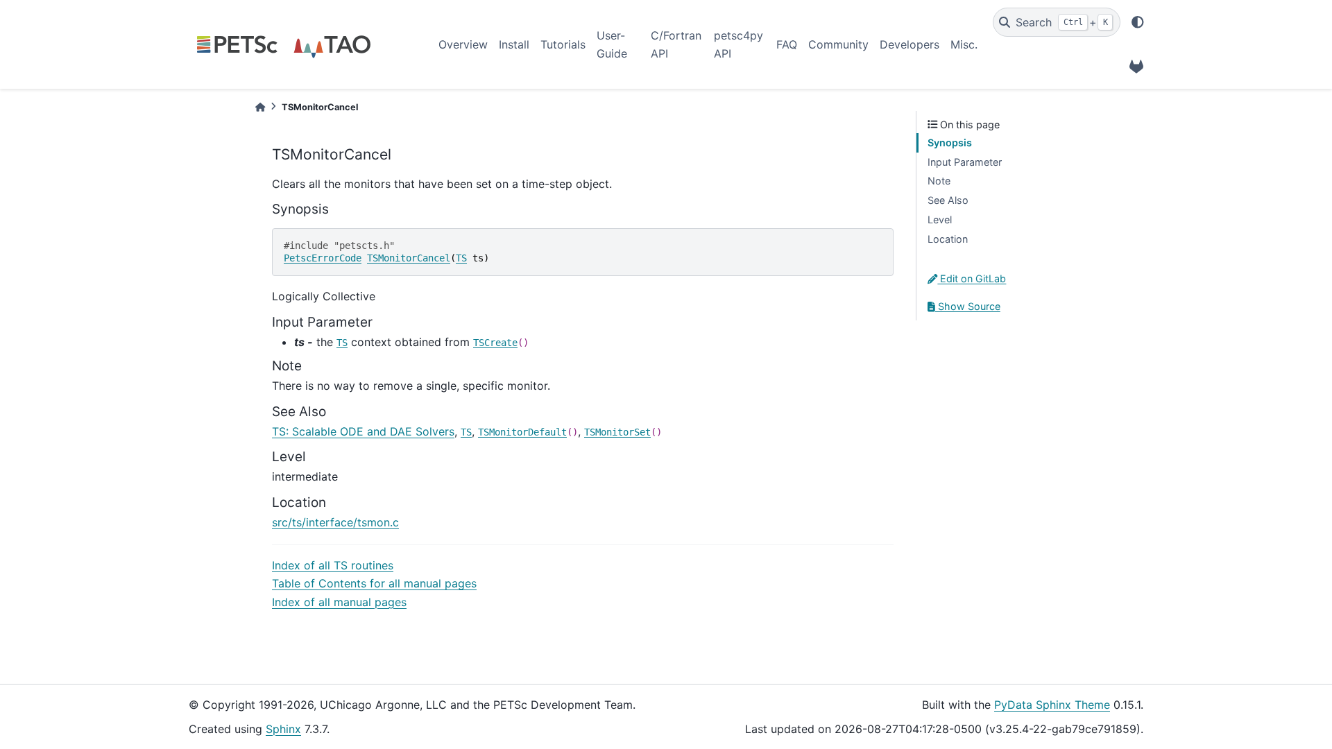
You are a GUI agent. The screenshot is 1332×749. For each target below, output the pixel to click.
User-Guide (612, 44)
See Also (948, 200)
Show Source (967, 306)
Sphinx (283, 729)
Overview (463, 44)
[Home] (260, 107)
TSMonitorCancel (408, 258)
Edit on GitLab (971, 278)
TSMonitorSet (617, 432)
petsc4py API (738, 44)
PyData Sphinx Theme (1052, 705)
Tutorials (563, 44)
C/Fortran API (676, 44)
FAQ (786, 44)
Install (514, 44)
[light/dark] (1138, 22)
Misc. (963, 44)
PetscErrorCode (322, 258)
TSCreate (495, 342)
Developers (909, 44)
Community (838, 44)
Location (948, 239)
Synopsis (950, 142)
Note (939, 181)
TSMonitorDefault (522, 432)
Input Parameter (965, 162)
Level (940, 219)
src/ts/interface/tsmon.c (335, 522)
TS (461, 258)
